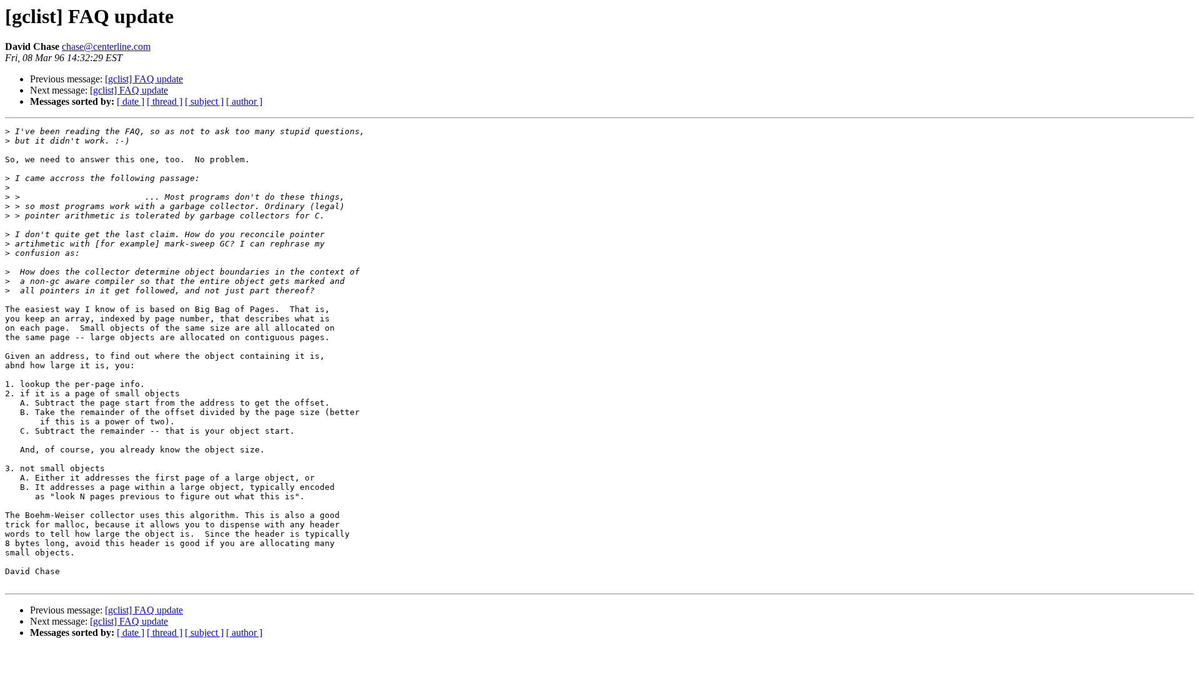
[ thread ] (164, 101)
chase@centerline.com (106, 46)
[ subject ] (204, 101)
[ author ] (244, 101)
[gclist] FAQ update (144, 79)
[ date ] (130, 101)
